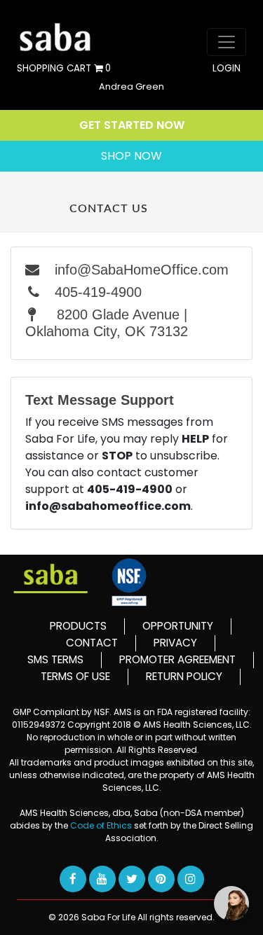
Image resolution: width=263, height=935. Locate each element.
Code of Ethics (102, 825)
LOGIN (227, 68)
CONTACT (92, 642)
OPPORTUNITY (177, 625)
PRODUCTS (78, 625)
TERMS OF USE (75, 676)
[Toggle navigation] (226, 42)
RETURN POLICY (184, 676)
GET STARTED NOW (131, 125)
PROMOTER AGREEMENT (177, 659)
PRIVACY (175, 642)
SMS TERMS (55, 659)
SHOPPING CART (64, 69)
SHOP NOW (131, 156)
